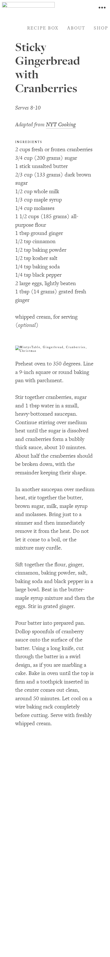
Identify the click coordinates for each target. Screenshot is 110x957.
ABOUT (76, 28)
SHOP (101, 28)
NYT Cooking (61, 124)
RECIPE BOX (43, 28)
